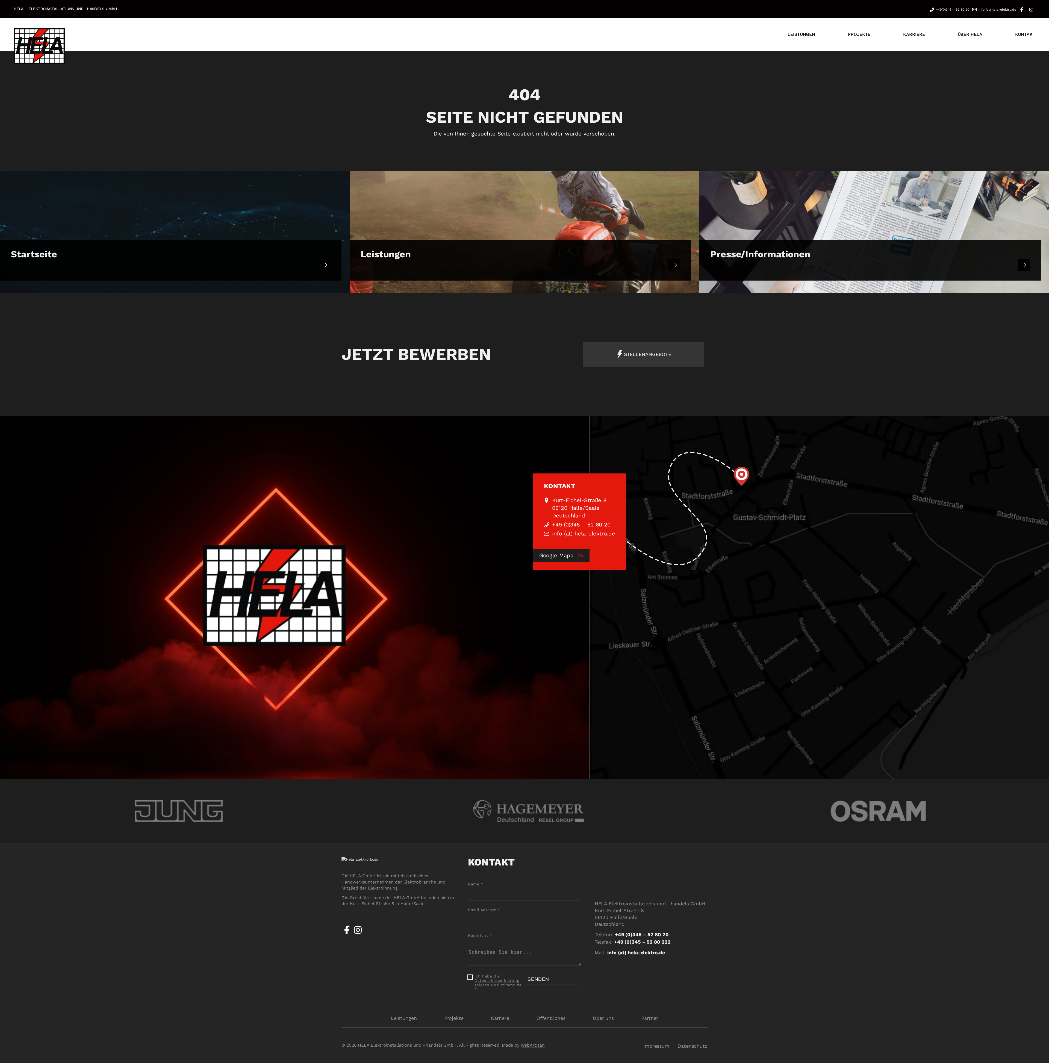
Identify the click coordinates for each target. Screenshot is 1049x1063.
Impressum (656, 1046)
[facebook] (346, 934)
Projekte (454, 1018)
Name (475, 884)
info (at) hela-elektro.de (997, 9)
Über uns (603, 1018)
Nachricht (480, 935)
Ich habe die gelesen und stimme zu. (499, 982)
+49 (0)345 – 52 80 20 (581, 524)
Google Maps (557, 555)
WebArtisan (533, 1045)
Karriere (500, 1018)
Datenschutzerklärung (497, 980)
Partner (649, 1018)
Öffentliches (551, 1018)
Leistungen (404, 1018)
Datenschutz (692, 1046)
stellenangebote (647, 354)
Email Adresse (484, 910)
